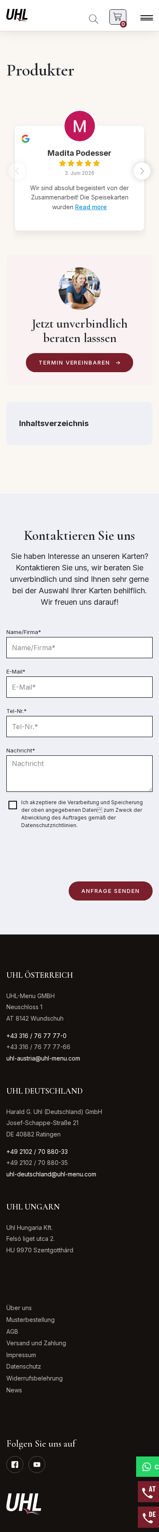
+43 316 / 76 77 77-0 (36, 1035)
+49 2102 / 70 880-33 (37, 1151)
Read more (91, 206)
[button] (142, 171)
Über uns (19, 1307)
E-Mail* (15, 671)
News (14, 1390)
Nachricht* (20, 750)
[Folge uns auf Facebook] (14, 1464)
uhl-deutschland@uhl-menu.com (51, 1174)
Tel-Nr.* (16, 710)
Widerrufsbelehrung (34, 1378)
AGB (12, 1331)
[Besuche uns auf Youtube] (36, 1464)
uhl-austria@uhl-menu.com (43, 1058)
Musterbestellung (30, 1319)
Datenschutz (23, 1366)
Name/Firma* (23, 632)
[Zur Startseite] (17, 15)
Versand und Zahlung (36, 1343)
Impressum (21, 1354)
